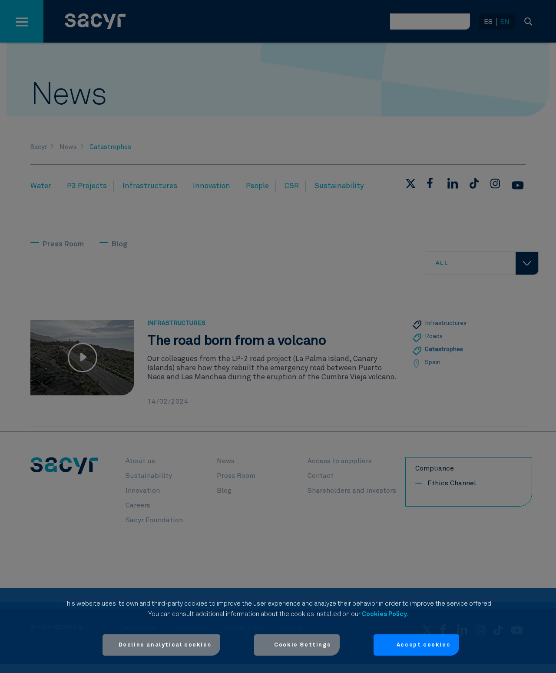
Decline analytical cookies (165, 645)
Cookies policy (384, 614)
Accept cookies (423, 645)
